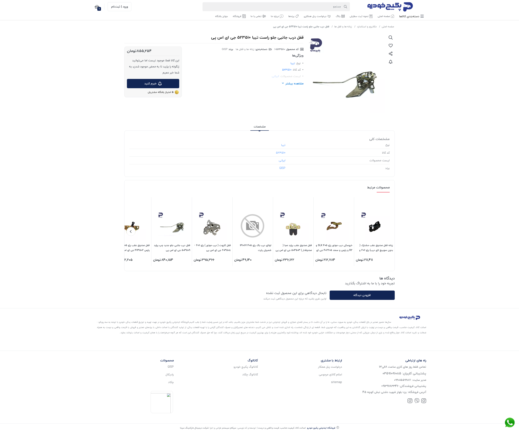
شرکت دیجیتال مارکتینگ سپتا (194, 428)
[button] (411, 16)
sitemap (336, 382)
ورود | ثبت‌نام (119, 6)
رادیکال (169, 374)
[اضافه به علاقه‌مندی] (391, 45)
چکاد (171, 382)
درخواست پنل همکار (330, 366)
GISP (224, 49)
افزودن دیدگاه (362, 295)
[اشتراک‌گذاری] (391, 54)
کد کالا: (296, 69)
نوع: (298, 63)
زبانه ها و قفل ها (343, 26)
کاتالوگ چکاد (250, 374)
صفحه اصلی (388, 26)
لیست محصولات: (290, 76)
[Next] (131, 231)
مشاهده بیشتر (294, 83)
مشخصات (260, 126)
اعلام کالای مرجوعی (330, 374)
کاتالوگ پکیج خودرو (246, 366)
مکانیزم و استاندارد (367, 26)
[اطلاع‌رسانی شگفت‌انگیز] (391, 62)
